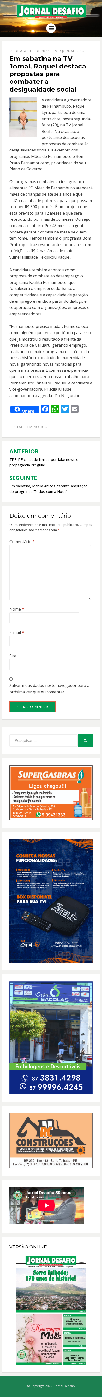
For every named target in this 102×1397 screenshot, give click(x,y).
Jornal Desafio (76, 50)
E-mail (16, 632)
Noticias (41, 427)
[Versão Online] (51, 1310)
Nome (16, 609)
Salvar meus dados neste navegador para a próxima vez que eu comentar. (49, 689)
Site (12, 655)
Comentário (22, 541)
